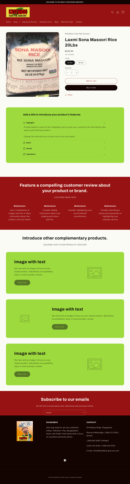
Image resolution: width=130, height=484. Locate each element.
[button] (16, 22)
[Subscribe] (83, 412)
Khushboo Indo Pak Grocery (61, 477)
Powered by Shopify (76, 477)
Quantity (68, 68)
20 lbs (81, 63)
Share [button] (70, 95)
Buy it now (91, 88)
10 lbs (69, 63)
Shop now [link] (22, 282)
